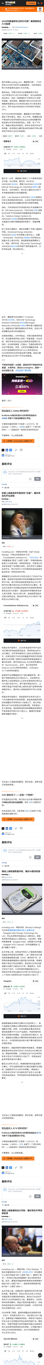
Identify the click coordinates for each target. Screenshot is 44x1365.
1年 (23, 153)
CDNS (14, 219)
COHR (11, 289)
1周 (9, 153)
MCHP (14, 246)
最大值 (32, 153)
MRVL (35, 187)
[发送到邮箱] (21, 419)
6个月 (18, 153)
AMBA (27, 238)
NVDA (14, 184)
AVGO (36, 184)
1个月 (13, 153)
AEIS (13, 235)
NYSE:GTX (27, 1272)
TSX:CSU (33, 527)
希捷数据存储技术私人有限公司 (20, 899)
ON (35, 210)
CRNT (23, 295)
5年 (27, 153)
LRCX (32, 197)
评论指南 (4, 454)
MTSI (22, 292)
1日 (5, 153)
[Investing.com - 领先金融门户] (10, 3)
